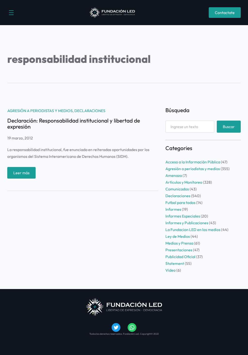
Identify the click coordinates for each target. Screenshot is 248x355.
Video (170, 270)
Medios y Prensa (179, 243)
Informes (173, 209)
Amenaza (173, 175)
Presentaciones (178, 249)
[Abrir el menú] (11, 13)
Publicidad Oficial (180, 256)
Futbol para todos (180, 202)
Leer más (24, 174)
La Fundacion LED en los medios (192, 229)
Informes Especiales (182, 216)
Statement (174, 263)
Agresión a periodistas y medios (40, 110)
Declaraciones (89, 110)
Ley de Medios (177, 236)
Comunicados (177, 189)
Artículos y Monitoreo (183, 182)
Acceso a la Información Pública (192, 161)
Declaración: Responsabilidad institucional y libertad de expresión (73, 124)
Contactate (225, 12)
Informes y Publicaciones (186, 222)
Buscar (229, 126)
